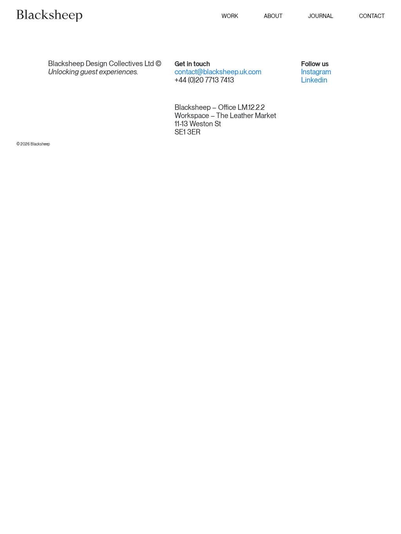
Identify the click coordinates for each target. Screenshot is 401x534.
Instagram (316, 72)
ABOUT (273, 16)
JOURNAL (320, 16)
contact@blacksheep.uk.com (218, 72)
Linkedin (314, 80)
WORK (230, 16)
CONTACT (372, 16)
